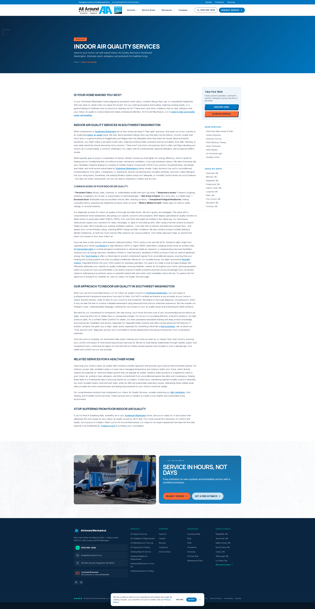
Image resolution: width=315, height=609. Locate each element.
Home (76, 62)
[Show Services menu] (137, 10)
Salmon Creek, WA (213, 188)
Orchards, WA (211, 206)
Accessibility (228, 598)
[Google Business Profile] (81, 582)
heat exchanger (168, 326)
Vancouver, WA (222, 538)
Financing (231, 2)
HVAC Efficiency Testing (215, 142)
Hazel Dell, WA (211, 173)
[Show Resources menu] (174, 10)
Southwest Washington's (127, 168)
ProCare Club (192, 556)
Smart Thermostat (212, 146)
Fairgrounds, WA (212, 184)
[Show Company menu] (190, 10)
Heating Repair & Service (141, 552)
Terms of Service (215, 598)
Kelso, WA (209, 195)
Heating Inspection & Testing (142, 571)
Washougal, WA (222, 556)
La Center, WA (221, 561)
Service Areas (148, 10)
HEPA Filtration (211, 150)
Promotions (219, 2)
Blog (189, 538)
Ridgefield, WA (211, 181)
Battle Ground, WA (223, 543)
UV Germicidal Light (213, 153)
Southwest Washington (105, 131)
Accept (191, 600)
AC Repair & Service (139, 534)
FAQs (189, 543)
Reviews (208, 2)
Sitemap (238, 598)
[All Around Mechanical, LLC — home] (100, 10)
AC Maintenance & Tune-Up (142, 543)
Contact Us (163, 547)
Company (183, 10)
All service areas (223, 565)
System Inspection (213, 135)
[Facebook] (76, 582)
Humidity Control (212, 157)
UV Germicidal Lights (83, 249)
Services (131, 10)
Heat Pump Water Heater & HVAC (219, 131)
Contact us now (108, 426)
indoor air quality (95, 135)
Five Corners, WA (212, 199)
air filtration (101, 245)
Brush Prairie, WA (223, 547)
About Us (162, 534)
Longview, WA (211, 192)
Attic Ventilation (177, 392)
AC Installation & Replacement (143, 538)
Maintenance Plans (195, 561)
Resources (167, 10)
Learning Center (193, 534)
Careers (162, 538)
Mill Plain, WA (211, 177)
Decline (179, 600)
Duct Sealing (91, 256)
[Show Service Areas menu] (157, 10)
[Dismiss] (200, 599)
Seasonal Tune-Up (213, 139)
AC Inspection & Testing (140, 547)
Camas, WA (220, 552)
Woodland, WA (211, 203)
